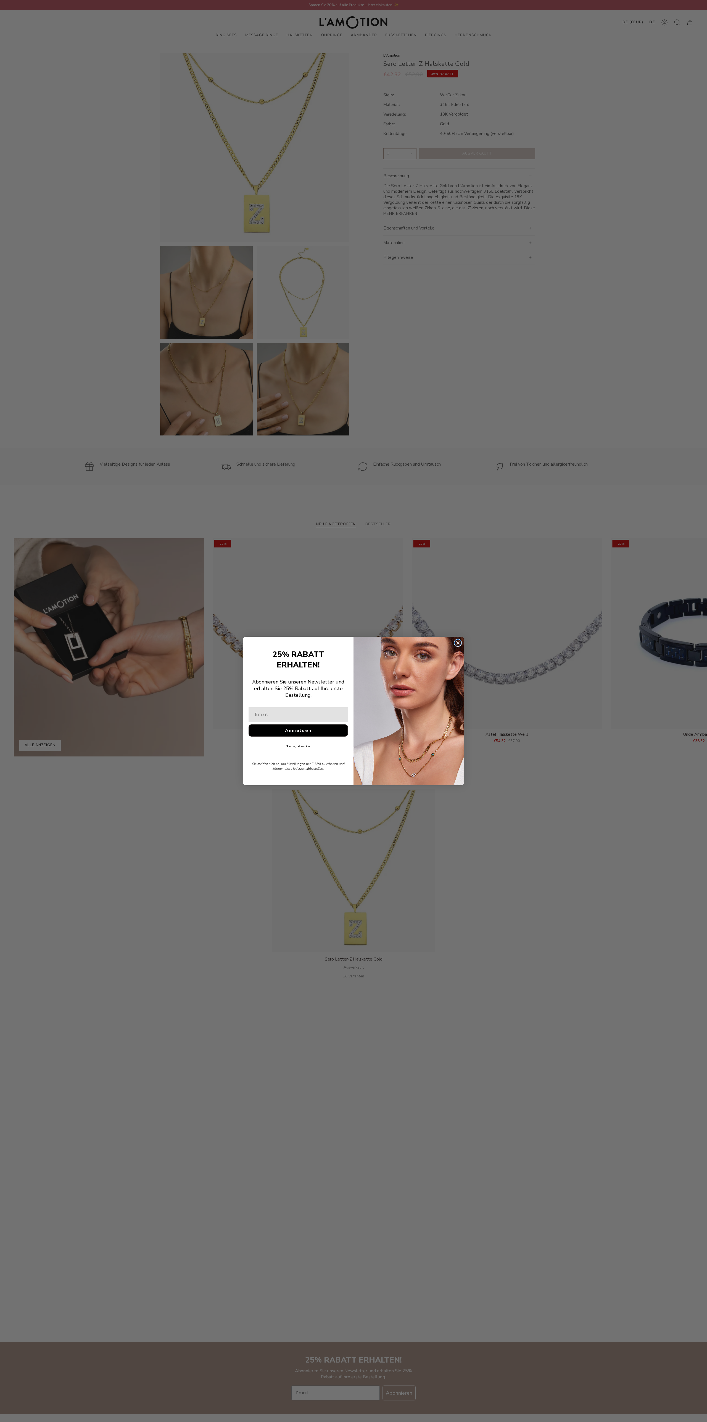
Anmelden (298, 730)
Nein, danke (298, 746)
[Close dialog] (458, 643)
